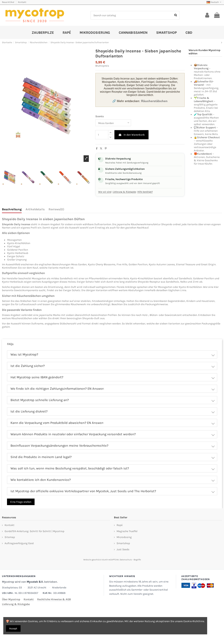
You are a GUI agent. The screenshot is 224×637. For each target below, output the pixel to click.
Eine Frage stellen (20, 501)
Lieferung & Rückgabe (124, 192)
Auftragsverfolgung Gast (19, 543)
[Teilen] (97, 148)
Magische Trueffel (127, 531)
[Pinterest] (106, 148)
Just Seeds (123, 549)
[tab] (56, 210)
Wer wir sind (104, 192)
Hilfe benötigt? (145, 192)
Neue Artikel (8, 2)
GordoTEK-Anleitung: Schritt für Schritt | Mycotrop (34, 531)
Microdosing (124, 537)
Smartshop (123, 543)
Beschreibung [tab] (12, 209)
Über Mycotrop (11, 599)
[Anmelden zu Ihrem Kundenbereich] (207, 15)
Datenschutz (126, 559)
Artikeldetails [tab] (35, 209)
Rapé (119, 525)
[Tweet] (101, 148)
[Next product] (221, 42)
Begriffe (137, 559)
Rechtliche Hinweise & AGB (54, 599)
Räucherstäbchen (21, 318)
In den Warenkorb (134, 134)
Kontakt (22, 2)
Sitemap (10, 537)
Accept (13, 628)
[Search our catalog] (175, 15)
